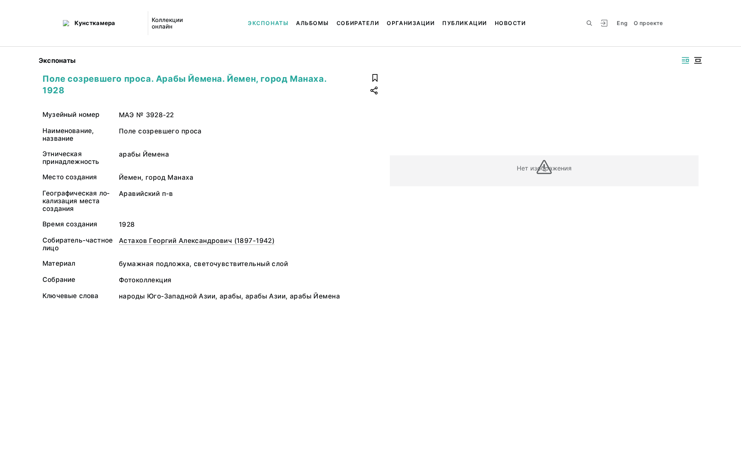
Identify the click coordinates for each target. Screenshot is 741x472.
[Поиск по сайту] (589, 23)
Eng (622, 23)
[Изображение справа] (685, 60)
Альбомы (312, 23)
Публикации (464, 23)
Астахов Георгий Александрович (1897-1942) (196, 240)
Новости (510, 23)
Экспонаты (268, 23)
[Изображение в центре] (698, 60)
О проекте (648, 23)
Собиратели (358, 23)
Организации (411, 23)
